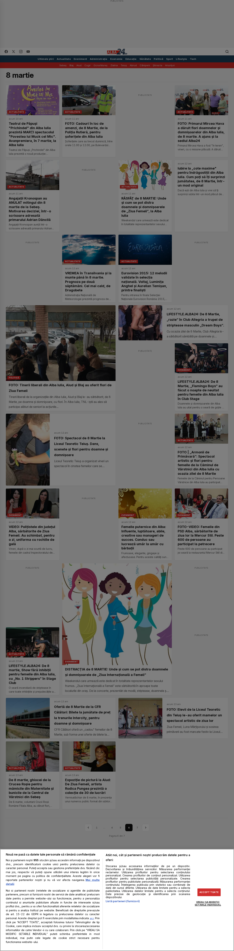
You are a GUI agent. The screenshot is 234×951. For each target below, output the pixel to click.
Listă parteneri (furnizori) (123, 901)
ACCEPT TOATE (209, 892)
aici (92, 918)
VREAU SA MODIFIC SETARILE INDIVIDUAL (208, 903)
